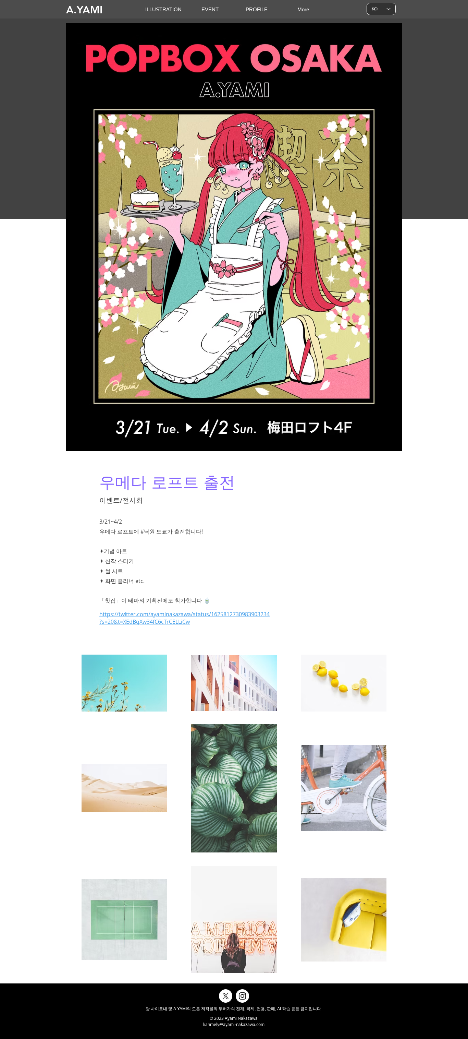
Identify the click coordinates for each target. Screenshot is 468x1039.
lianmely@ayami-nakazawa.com (233, 1024)
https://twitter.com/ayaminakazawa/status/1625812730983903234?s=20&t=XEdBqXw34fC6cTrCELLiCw (184, 617)
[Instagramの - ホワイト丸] (242, 996)
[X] (225, 996)
